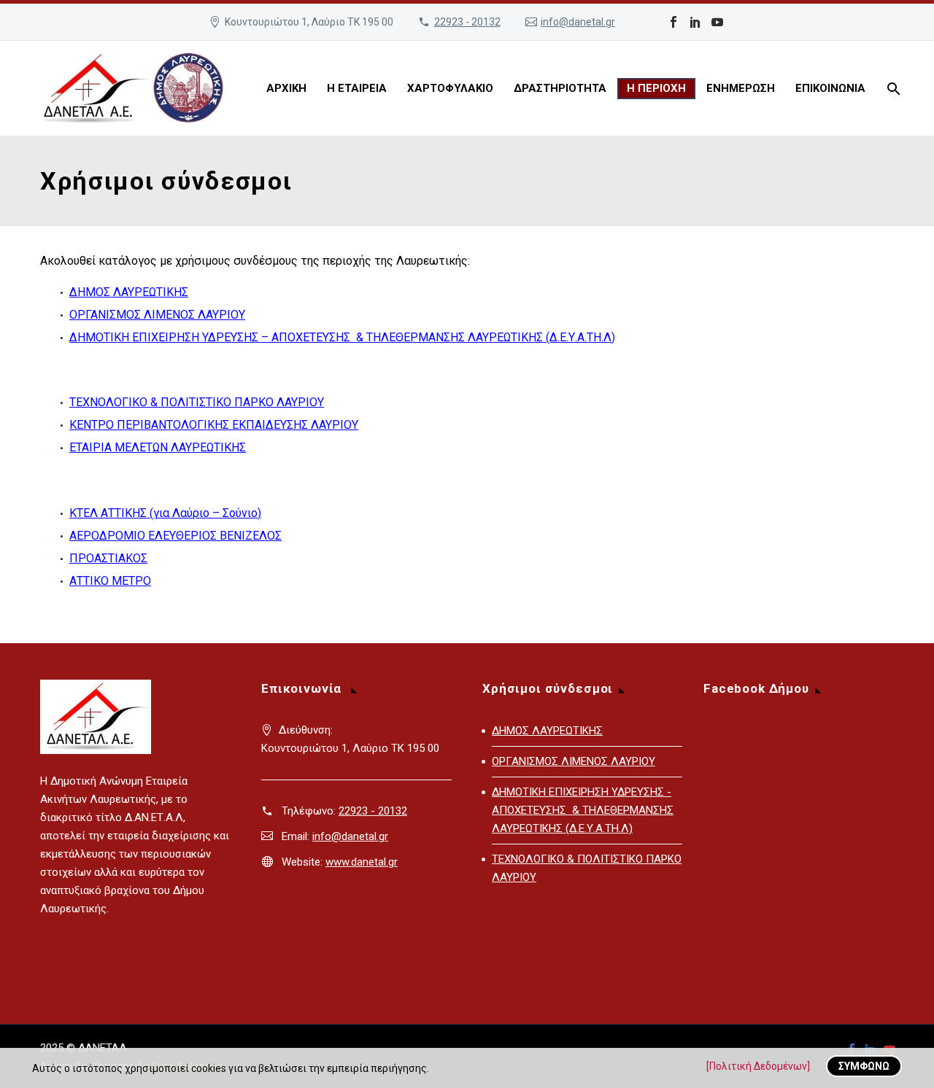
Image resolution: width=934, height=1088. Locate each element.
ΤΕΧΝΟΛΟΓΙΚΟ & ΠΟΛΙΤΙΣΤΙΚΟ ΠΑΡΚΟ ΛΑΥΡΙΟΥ (196, 402)
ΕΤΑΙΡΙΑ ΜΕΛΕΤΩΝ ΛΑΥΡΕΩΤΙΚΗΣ (157, 447)
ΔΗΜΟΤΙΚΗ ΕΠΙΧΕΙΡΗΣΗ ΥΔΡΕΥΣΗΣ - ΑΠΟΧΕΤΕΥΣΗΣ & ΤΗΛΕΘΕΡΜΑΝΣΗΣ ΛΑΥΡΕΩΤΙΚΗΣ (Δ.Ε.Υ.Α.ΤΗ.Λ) (583, 810)
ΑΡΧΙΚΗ (286, 88)
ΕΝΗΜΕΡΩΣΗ (740, 88)
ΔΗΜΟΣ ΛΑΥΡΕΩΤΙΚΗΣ (128, 292)
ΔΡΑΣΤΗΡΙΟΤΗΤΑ (560, 88)
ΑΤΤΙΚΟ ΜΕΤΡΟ (110, 581)
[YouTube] (717, 22)
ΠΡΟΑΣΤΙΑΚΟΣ (108, 558)
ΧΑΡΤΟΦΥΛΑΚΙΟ (450, 88)
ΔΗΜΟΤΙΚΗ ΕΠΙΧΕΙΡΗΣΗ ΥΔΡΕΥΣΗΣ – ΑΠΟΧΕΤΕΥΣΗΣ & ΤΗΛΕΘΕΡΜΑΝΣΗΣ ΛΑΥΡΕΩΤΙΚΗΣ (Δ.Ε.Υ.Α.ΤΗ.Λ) (342, 337)
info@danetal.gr (578, 22)
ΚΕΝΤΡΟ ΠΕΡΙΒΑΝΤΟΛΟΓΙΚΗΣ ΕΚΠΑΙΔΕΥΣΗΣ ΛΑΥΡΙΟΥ (213, 425)
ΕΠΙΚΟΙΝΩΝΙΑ (830, 88)
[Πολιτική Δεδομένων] (758, 1066)
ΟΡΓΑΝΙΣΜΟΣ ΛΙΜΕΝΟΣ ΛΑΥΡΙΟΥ (157, 315)
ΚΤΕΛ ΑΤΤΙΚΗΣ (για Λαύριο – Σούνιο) (165, 513)
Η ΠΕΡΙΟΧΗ (656, 88)
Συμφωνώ (863, 1066)
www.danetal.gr (361, 862)
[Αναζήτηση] (892, 88)
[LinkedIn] (695, 22)
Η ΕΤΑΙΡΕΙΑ (357, 88)
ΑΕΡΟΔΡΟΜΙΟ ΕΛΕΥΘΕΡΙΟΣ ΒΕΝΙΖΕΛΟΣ (175, 536)
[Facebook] (673, 22)
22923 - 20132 (467, 22)
